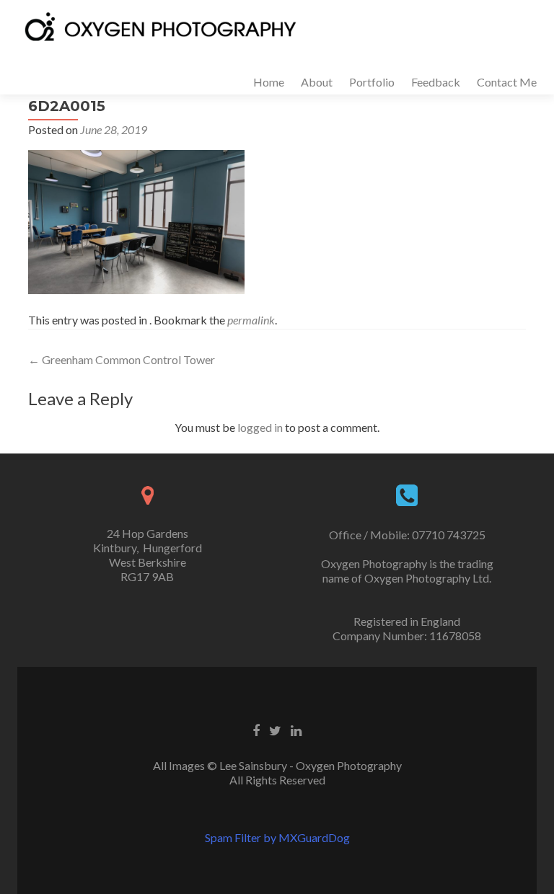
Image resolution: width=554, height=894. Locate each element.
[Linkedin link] (296, 730)
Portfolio (372, 82)
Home (268, 82)
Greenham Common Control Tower (121, 359)
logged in (260, 427)
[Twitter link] (275, 730)
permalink (251, 320)
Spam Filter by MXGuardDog (277, 837)
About (317, 82)
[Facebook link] (256, 730)
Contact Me (507, 82)
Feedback (435, 82)
